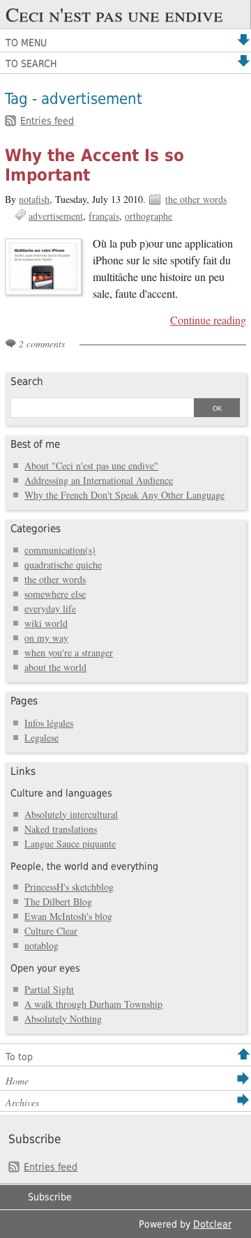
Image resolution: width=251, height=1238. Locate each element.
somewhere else (55, 594)
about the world (55, 667)
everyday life (50, 608)
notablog (41, 945)
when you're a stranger (68, 652)
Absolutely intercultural (71, 814)
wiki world (46, 623)
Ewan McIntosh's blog (68, 916)
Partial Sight (49, 989)
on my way (46, 637)
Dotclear (212, 1224)
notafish (34, 199)
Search (26, 381)
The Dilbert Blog (58, 901)
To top (19, 1056)
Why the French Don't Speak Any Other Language (124, 494)
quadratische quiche (63, 564)
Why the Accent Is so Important (94, 165)
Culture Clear (50, 930)
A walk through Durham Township (93, 1004)
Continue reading (208, 320)
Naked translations (60, 829)
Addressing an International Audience (98, 480)
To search (31, 63)
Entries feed (47, 120)
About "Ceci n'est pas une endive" (91, 465)
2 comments (42, 343)
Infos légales (48, 723)
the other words (196, 199)
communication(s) (60, 550)
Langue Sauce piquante (70, 843)
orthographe (148, 215)
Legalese (41, 737)
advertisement (56, 215)
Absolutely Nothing (63, 1018)
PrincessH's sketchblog (69, 886)
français (104, 215)
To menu (26, 42)
